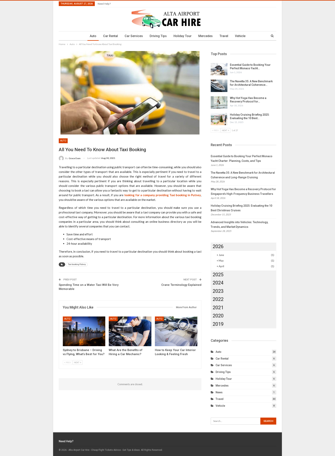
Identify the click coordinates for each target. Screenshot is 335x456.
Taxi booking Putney (77, 264)
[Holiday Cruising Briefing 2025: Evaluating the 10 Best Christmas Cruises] (219, 119)
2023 (218, 291)
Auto (93, 36)
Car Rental (110, 36)
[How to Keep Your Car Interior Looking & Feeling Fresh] (176, 331)
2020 (218, 316)
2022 (218, 299)
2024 (218, 283)
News (219, 392)
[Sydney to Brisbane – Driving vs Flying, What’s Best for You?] (84, 331)
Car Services (134, 36)
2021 (218, 307)
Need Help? (104, 3)
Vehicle (240, 36)
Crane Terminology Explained (181, 285)
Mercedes (205, 36)
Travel (223, 36)
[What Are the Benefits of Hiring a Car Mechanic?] (130, 331)
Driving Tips (158, 36)
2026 (218, 246)
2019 (218, 324)
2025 (218, 274)
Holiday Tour (183, 36)
